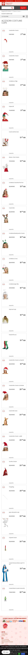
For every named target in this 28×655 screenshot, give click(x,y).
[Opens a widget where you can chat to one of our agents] (6, 652)
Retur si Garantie (5, 639)
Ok (19, 654)
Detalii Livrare (5, 634)
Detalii (23, 654)
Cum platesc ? (5, 633)
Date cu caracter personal (7, 641)
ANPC (3, 643)
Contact (3, 635)
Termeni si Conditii (6, 640)
